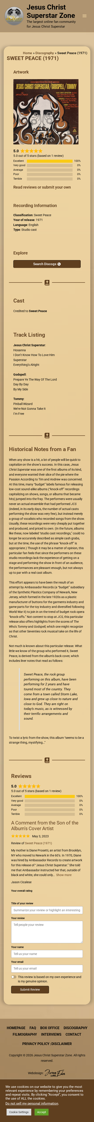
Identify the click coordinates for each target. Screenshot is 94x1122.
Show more (63, 875)
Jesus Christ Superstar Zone (51, 11)
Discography (75, 1028)
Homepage (16, 1028)
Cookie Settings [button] (19, 1112)
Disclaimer (61, 1044)
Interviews (51, 1034)
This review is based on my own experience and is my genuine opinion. (49, 979)
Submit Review (30, 989)
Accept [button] (41, 1112)
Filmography (25, 1034)
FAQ (33, 1028)
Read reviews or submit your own (42, 187)
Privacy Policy (35, 1044)
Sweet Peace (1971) (38, 843)
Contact (73, 1034)
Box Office (49, 1028)
